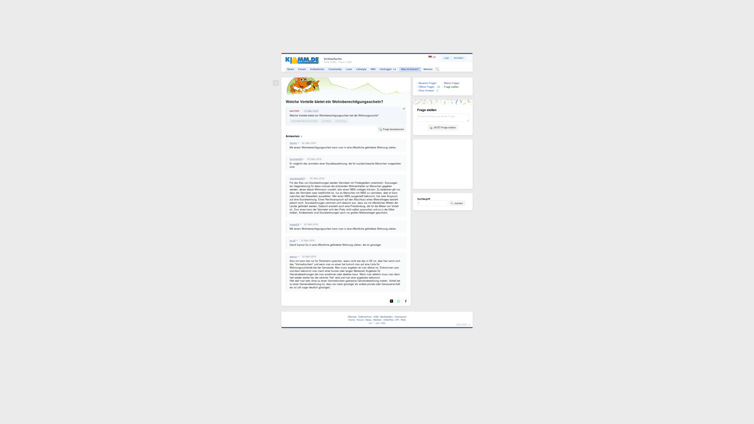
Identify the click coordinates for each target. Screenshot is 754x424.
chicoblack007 (297, 178)
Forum (302, 69)
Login (446, 57)
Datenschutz (365, 316)
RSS (403, 319)
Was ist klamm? (410, 69)
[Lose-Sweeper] (437, 70)
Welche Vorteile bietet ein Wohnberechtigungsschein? (334, 101)
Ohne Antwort (426, 90)
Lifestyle (361, 69)
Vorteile (341, 121)
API (397, 319)
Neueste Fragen (427, 83)
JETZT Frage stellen (445, 127)
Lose (349, 69)
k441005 (294, 111)
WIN (373, 69)
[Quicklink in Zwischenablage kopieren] (276, 83)
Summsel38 (296, 159)
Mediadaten (386, 316)
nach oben (462, 324)
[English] (434, 57)
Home (352, 319)
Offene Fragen (426, 86)
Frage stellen (451, 86)
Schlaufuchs (317, 69)
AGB (375, 316)
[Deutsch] (430, 57)
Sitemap (352, 316)
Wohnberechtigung (304, 121)
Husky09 (294, 224)
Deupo (293, 143)
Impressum (400, 316)
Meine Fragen (451, 83)
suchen (459, 203)
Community (335, 69)
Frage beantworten (393, 129)
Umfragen (388, 69)
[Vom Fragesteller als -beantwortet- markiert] (404, 108)
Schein (326, 121)
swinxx (293, 256)
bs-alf (293, 240)
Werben (428, 69)
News (290, 69)
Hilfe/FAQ (388, 319)
